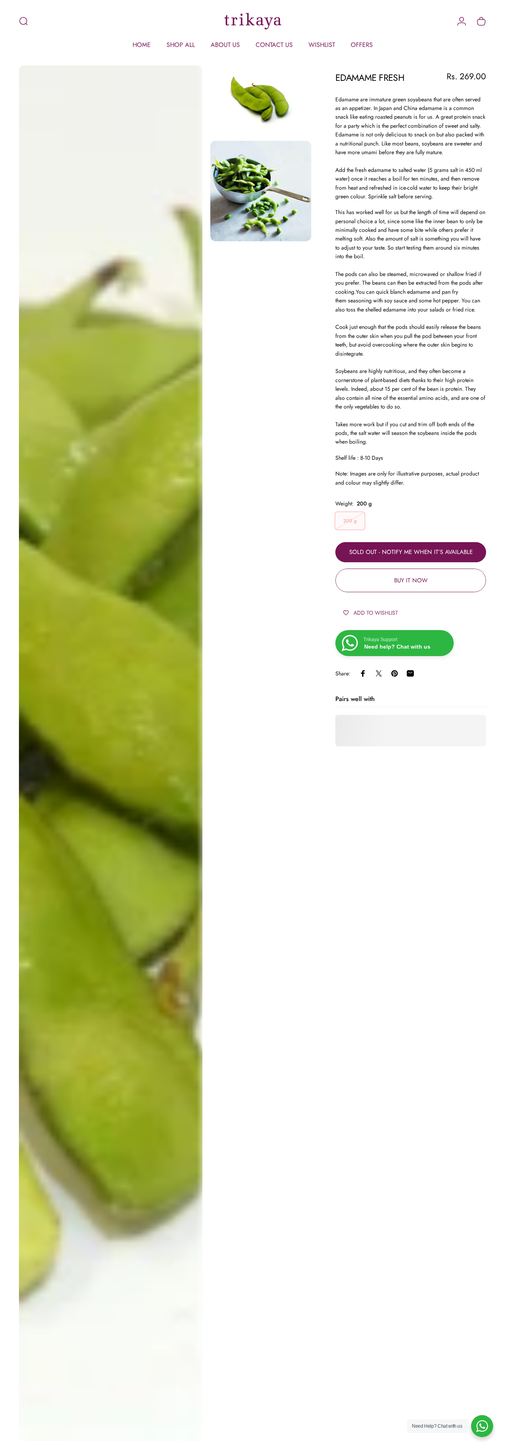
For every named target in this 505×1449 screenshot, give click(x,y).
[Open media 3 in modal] (260, 191)
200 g (350, 520)
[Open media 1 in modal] (110, 753)
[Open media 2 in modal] (260, 99)
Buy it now (411, 580)
